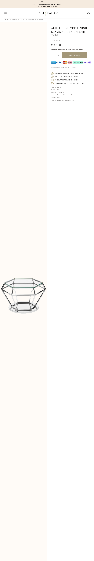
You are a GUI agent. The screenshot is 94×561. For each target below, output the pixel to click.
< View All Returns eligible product (61, 95)
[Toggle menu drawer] (5, 13)
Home (6, 20)
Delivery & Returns (68, 68)
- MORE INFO (74, 80)
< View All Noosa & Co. (58, 92)
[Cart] (88, 13)
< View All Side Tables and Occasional (62, 100)
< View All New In (56, 90)
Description (55, 68)
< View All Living (56, 87)
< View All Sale (55, 97)
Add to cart (74, 55)
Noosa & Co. (56, 40)
